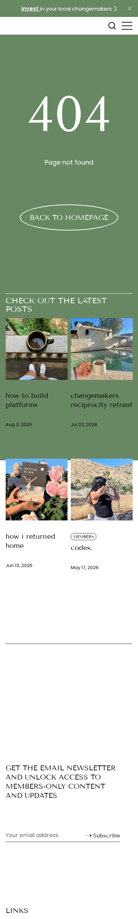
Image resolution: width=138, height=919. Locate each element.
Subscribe (106, 835)
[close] (129, 8)
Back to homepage (69, 217)
